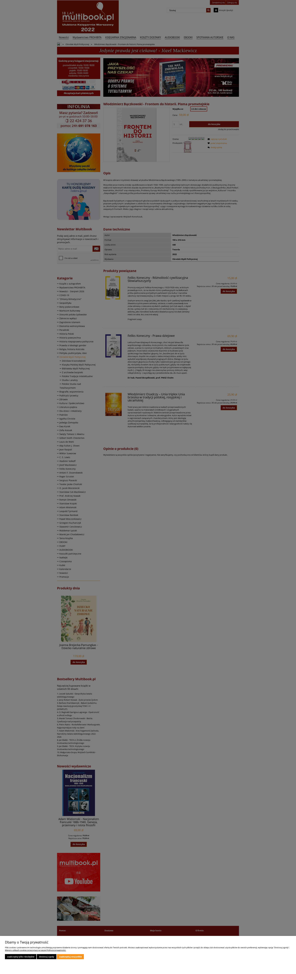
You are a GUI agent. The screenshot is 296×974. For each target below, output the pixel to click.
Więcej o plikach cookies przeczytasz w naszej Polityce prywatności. (35, 950)
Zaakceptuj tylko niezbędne (20, 956)
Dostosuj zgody (46, 956)
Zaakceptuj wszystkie (70, 956)
